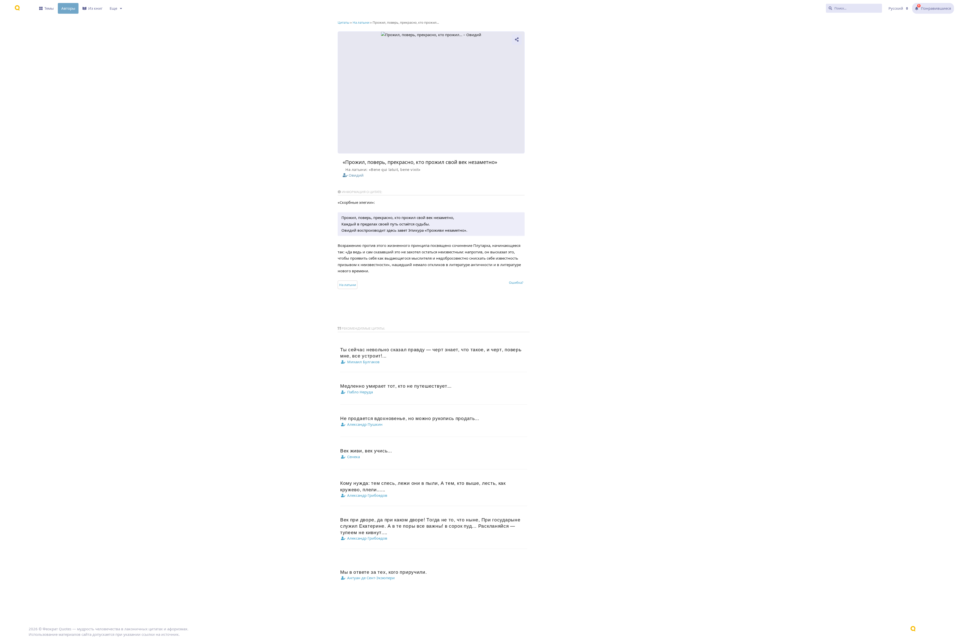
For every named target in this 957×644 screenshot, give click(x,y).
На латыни (347, 285)
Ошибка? (516, 282)
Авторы (68, 8)
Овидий (356, 175)
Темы (49, 8)
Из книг (95, 8)
